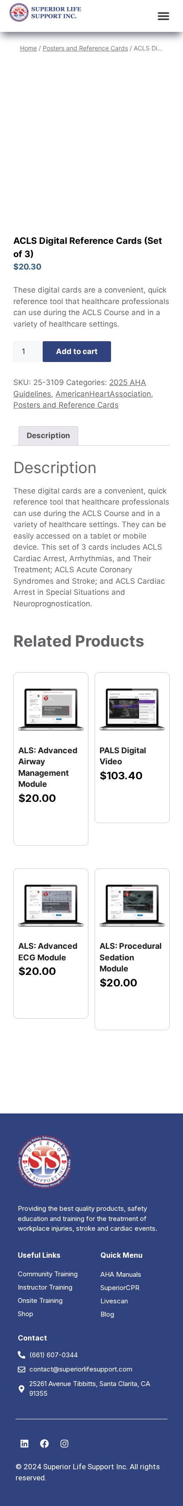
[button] (163, 16)
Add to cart (77, 351)
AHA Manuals (120, 1274)
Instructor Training (45, 1287)
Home (28, 48)
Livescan (114, 1301)
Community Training (48, 1274)
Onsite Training (40, 1300)
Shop (25, 1314)
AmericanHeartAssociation (103, 393)
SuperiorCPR (119, 1287)
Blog (107, 1314)
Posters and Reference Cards (85, 48)
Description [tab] (48, 435)
